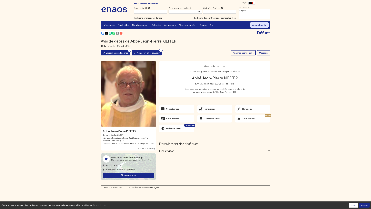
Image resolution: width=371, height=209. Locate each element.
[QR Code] (117, 33)
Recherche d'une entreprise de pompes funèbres (215, 18)
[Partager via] (121, 33)
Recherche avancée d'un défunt (148, 18)
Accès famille (259, 25)
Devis (202, 25)
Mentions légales (152, 187)
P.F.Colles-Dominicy (147, 148)
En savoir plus (99, 205)
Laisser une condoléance (117, 52)
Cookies (140, 187)
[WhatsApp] (113, 33)
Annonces (169, 25)
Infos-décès (109, 25)
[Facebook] (102, 33)
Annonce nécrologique (243, 53)
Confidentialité (130, 187)
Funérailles (123, 25)
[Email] (110, 33)
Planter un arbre (128, 175)
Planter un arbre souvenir (148, 52)
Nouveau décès (187, 25)
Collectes (156, 25)
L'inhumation (166, 151)
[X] (106, 33)
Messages (263, 53)
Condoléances (139, 25)
